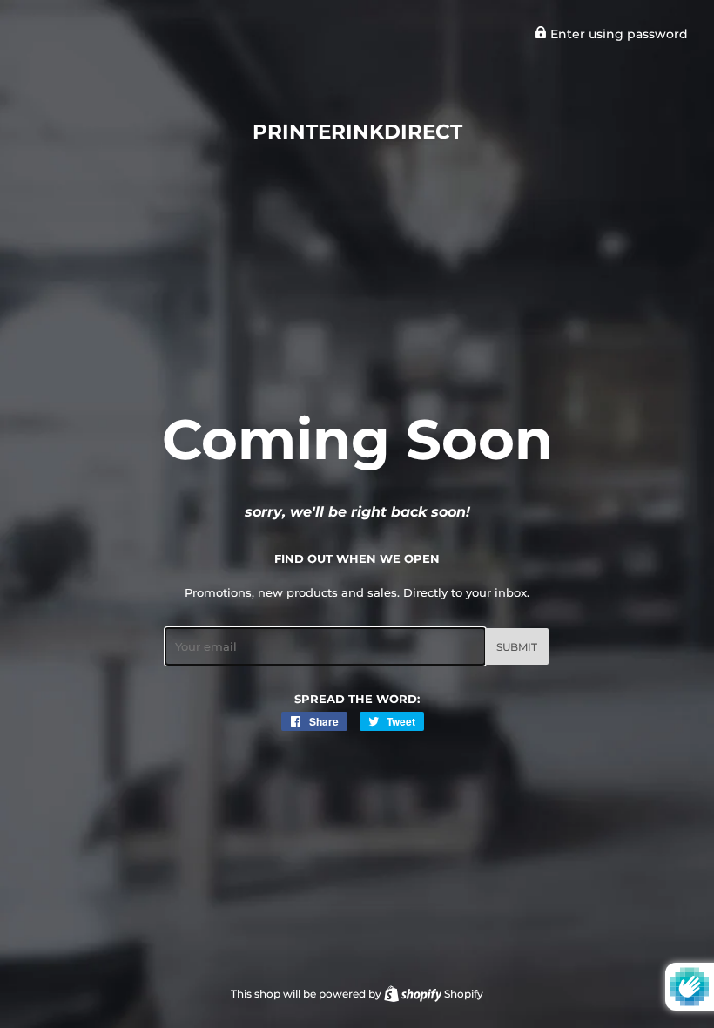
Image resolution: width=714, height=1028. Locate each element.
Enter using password (617, 34)
